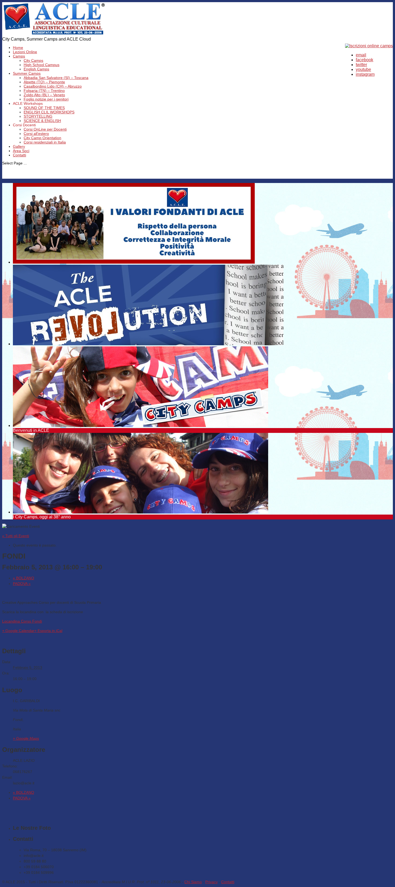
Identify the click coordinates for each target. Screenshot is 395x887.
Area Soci (21, 151)
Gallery (19, 146)
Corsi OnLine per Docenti (45, 129)
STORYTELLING (38, 116)
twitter (361, 64)
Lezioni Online (25, 52)
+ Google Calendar (18, 631)
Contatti (19, 155)
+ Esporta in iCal (48, 631)
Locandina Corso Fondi (22, 621)
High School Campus (41, 65)
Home (18, 47)
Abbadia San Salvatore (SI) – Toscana (56, 78)
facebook (364, 60)
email (361, 55)
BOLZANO (23, 578)
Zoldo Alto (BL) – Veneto (44, 95)
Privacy (211, 882)
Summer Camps (27, 73)
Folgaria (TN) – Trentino (44, 90)
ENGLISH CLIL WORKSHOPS (49, 112)
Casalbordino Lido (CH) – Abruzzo (53, 86)
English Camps (36, 69)
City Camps (33, 60)
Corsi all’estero (36, 133)
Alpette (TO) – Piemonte (44, 82)
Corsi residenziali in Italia (45, 142)
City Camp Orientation (42, 138)
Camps (19, 56)
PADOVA (22, 583)
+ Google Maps (26, 738)
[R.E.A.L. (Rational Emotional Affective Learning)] (54, 34)
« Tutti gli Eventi (15, 536)
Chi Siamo (193, 882)
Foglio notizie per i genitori (46, 99)
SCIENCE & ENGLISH (42, 120)
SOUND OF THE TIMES (44, 108)
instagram (365, 74)
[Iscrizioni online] (369, 46)
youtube (363, 69)
